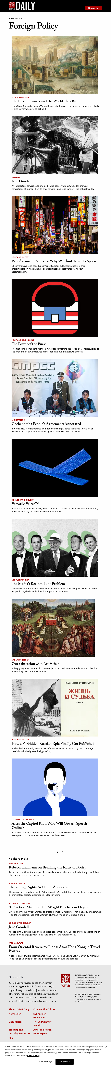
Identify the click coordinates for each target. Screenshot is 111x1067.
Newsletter (93, 8)
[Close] (106, 1047)
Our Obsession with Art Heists (35, 664)
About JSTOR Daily (19, 1009)
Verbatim (16, 177)
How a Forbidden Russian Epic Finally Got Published (53, 744)
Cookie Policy (33, 1055)
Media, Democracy (20, 579)
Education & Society (22, 97)
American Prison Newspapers (42, 1031)
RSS (11, 1038)
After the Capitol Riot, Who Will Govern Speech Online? (49, 826)
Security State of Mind (23, 819)
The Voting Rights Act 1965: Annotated (39, 888)
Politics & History (20, 257)
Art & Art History (20, 659)
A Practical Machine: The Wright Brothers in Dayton (49, 908)
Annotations (18, 419)
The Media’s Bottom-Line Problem (38, 584)
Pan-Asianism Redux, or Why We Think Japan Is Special (55, 261)
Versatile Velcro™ (25, 504)
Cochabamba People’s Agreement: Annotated (46, 424)
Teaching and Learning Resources (19, 1031)
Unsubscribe (16, 1021)
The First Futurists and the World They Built (46, 102)
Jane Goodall (22, 182)
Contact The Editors (44, 1009)
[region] (55, 1054)
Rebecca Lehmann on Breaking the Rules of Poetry (47, 868)
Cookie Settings (45, 1061)
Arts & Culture (16, 863)
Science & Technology (23, 499)
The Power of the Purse (29, 344)
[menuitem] (93, 8)
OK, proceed (64, 1061)
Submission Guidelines (39, 1015)
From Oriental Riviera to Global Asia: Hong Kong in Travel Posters (54, 949)
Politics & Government (23, 340)
